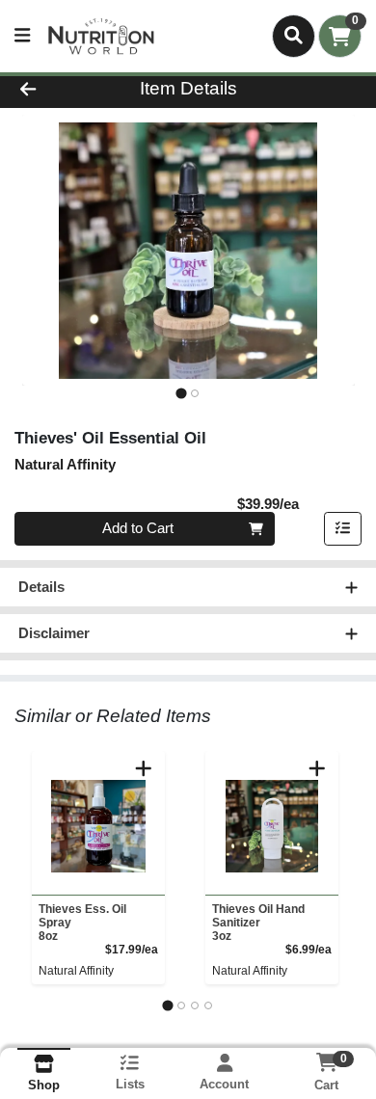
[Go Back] (57, 89)
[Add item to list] (343, 529)
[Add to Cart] (143, 768)
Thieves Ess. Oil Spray (82, 922)
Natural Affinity (76, 971)
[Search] (293, 35)
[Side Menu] (22, 36)
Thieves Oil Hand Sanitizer (258, 922)
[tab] (180, 393)
